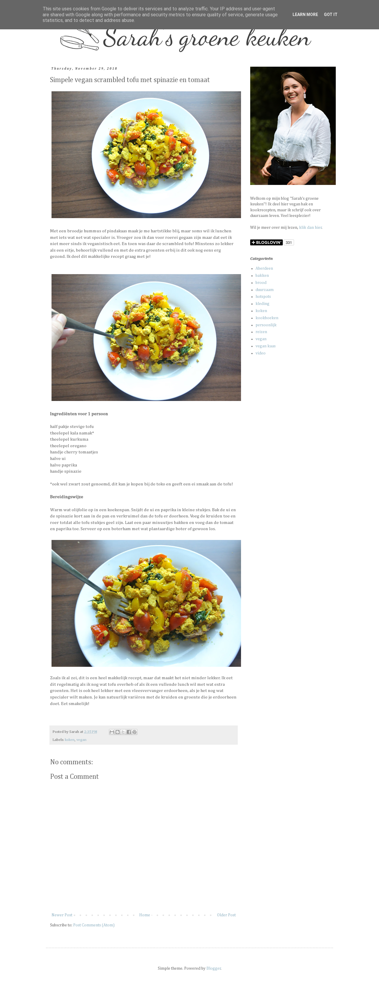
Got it (331, 14)
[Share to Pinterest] (134, 732)
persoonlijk (266, 325)
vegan (81, 740)
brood (261, 283)
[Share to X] (123, 732)
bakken (262, 276)
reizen (261, 332)
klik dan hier (310, 228)
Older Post (226, 915)
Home (144, 915)
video (261, 353)
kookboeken (267, 318)
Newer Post (62, 915)
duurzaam (265, 290)
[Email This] (112, 732)
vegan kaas (266, 346)
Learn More (305, 14)
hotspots (263, 297)
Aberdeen (264, 268)
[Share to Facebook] (129, 732)
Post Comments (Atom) (94, 925)
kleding (262, 304)
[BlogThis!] (118, 732)
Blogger (213, 968)
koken (70, 740)
